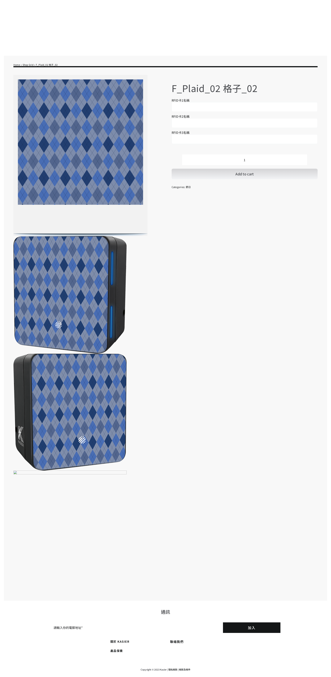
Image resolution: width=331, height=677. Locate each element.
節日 (188, 187)
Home (16, 64)
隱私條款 (172, 669)
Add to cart (244, 173)
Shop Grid (28, 64)
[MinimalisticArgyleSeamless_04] (80, 329)
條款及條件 (184, 669)
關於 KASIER (119, 641)
